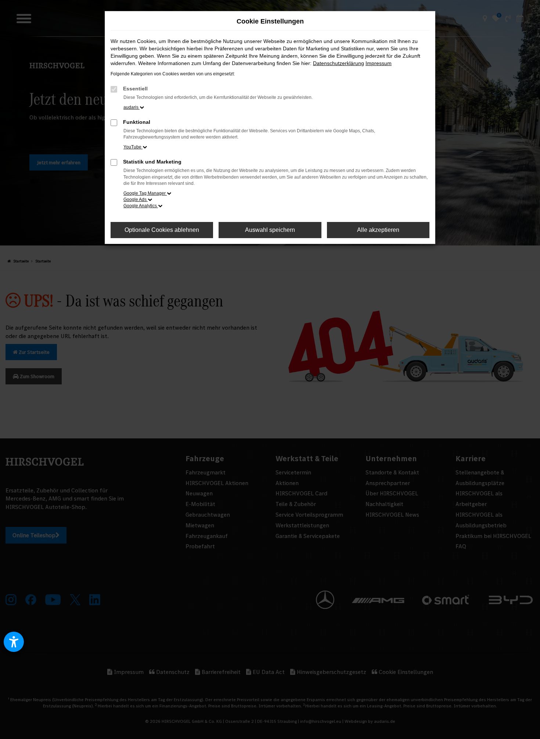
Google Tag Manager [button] (145, 193)
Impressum (379, 63)
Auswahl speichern (270, 230)
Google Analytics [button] (140, 205)
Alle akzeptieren (378, 230)
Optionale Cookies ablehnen (162, 230)
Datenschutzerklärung (338, 63)
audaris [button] (131, 107)
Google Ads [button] (135, 199)
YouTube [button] (133, 147)
